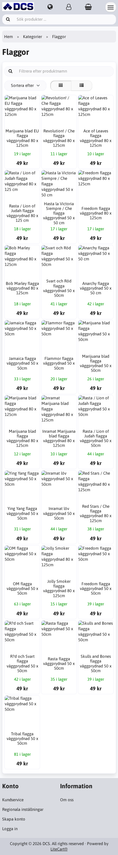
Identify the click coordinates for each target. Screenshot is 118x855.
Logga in (10, 828)
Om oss (67, 799)
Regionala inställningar (22, 809)
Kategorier (32, 36)
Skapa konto (13, 819)
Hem (8, 36)
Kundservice (13, 799)
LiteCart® (59, 849)
